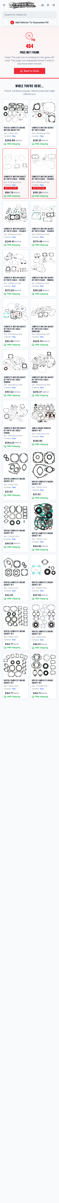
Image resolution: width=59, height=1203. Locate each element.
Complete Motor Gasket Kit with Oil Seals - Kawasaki (43, 329)
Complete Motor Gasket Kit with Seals (43, 128)
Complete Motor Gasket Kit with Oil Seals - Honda (43, 379)
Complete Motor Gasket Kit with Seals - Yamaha (43, 278)
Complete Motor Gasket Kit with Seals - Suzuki (15, 278)
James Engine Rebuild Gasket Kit (41, 429)
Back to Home (31, 71)
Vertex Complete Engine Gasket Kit (14, 479)
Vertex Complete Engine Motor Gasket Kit (14, 128)
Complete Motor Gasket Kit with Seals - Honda (15, 177)
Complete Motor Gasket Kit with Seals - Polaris (43, 177)
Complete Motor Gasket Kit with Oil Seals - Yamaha (15, 329)
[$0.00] (53, 5)
